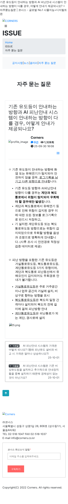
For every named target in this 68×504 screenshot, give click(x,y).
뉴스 (26, 63)
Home (9, 42)
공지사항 (17, 63)
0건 (35, 142)
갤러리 (34, 63)
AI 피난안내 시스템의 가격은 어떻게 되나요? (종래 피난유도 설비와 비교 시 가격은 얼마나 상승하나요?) (34, 351)
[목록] (58, 153)
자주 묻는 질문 (47, 63)
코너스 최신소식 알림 (19, 449)
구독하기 (15, 469)
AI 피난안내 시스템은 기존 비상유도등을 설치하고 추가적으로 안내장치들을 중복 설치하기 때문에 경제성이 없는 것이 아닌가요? (34, 371)
